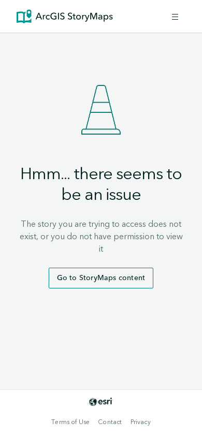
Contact (110, 422)
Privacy (141, 422)
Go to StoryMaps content (101, 278)
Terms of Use (70, 422)
